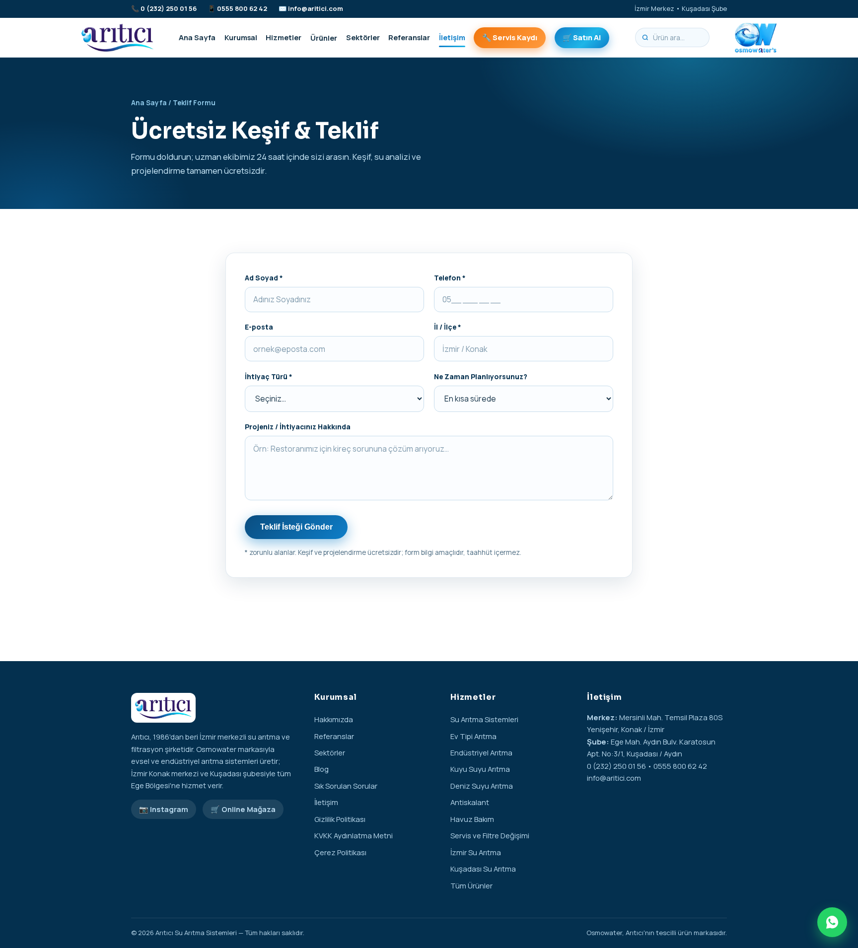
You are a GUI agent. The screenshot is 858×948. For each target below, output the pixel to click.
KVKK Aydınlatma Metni (353, 835)
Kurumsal (240, 37)
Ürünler (323, 37)
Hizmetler (283, 37)
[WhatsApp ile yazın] (832, 922)
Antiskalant (469, 802)
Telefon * (450, 277)
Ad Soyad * (264, 277)
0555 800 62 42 (242, 8)
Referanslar (409, 37)
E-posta (259, 327)
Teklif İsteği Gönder (296, 527)
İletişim (452, 37)
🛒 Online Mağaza (243, 809)
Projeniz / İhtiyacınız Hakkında (298, 426)
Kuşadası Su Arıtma (483, 869)
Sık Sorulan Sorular (345, 786)
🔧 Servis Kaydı (509, 37)
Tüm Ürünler (471, 885)
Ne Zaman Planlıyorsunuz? (480, 376)
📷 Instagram (163, 809)
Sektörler (363, 37)
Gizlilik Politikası (339, 819)
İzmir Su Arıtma (475, 852)
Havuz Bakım (472, 819)
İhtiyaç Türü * (268, 376)
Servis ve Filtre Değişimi (489, 835)
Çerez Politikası (340, 852)
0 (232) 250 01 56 (169, 8)
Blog (321, 769)
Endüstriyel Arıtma (481, 752)
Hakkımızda (333, 719)
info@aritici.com (315, 8)
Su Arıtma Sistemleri (484, 719)
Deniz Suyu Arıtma (481, 786)
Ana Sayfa (197, 37)
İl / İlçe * (447, 327)
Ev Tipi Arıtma (473, 736)
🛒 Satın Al (582, 37)
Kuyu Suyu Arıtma (480, 769)
